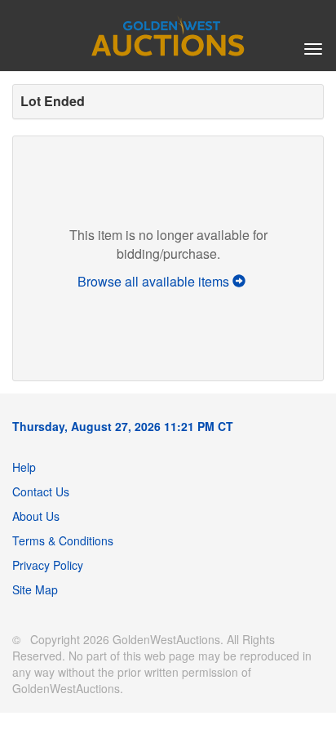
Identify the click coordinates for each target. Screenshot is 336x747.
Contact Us (40, 491)
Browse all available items (154, 281)
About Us (36, 516)
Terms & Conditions (62, 540)
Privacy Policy (47, 565)
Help (24, 467)
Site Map (35, 589)
